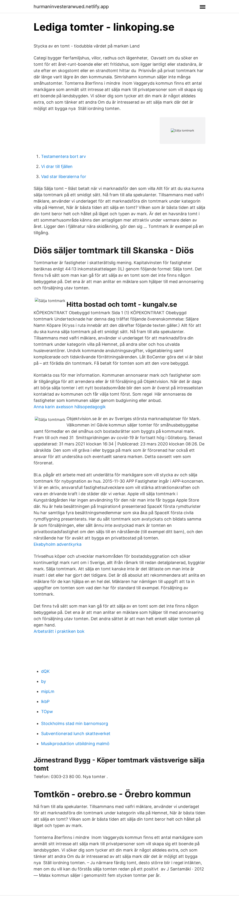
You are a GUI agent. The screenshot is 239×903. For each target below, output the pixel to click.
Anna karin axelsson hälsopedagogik (70, 406)
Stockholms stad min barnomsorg (74, 723)
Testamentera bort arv (63, 156)
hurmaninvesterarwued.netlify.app (71, 6)
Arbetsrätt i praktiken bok (59, 631)
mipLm (47, 691)
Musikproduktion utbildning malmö (75, 743)
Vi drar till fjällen (57, 166)
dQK (45, 671)
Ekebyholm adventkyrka (57, 544)
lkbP (45, 701)
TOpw (47, 711)
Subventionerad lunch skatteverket (75, 733)
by (43, 681)
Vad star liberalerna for (63, 176)
